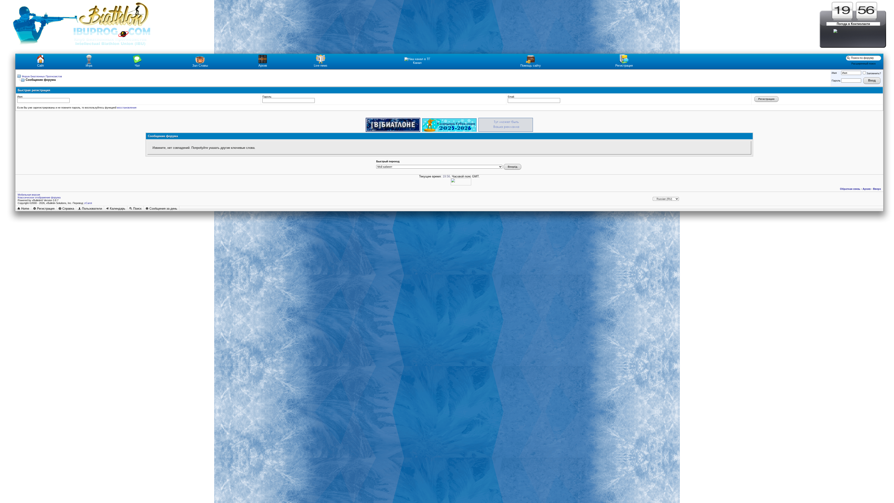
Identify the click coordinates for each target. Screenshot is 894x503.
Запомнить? (874, 73)
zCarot (88, 203)
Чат (137, 65)
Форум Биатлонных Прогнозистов (42, 76)
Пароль (836, 80)
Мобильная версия (29, 194)
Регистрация (624, 65)
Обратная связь (850, 188)
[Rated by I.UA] (461, 184)
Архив (262, 65)
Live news (320, 65)
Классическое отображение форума (39, 197)
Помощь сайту (530, 65)
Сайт (40, 65)
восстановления (126, 107)
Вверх (877, 188)
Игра (89, 65)
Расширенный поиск (863, 63)
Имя (834, 72)
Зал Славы (200, 65)
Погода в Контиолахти (853, 24)
